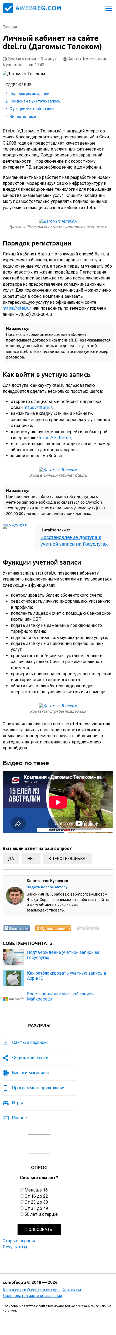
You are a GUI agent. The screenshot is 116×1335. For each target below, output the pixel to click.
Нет (31, 858)
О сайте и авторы (43, 1290)
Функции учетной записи (32, 109)
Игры (17, 1102)
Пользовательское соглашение (32, 1295)
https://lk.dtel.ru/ (55, 437)
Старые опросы (19, 1240)
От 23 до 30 (36, 1202)
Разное (19, 1117)
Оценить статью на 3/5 (88, 928)
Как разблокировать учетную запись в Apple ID (66, 976)
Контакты (71, 1290)
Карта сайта (14, 1290)
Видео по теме (23, 116)
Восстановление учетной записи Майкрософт (60, 996)
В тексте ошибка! (68, 858)
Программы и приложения (38, 1087)
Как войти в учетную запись (35, 101)
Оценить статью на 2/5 (83, 928)
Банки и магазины (30, 1072)
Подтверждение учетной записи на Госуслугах (63, 955)
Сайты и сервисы (30, 1042)
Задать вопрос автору (47, 887)
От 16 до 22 (36, 1196)
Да (11, 858)
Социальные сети (30, 1057)
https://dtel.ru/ (17, 308)
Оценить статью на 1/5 (79, 928)
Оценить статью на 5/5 (97, 928)
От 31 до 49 (36, 1208)
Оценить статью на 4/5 (92, 928)
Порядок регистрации (29, 93)
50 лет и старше (41, 1214)
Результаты (15, 1246)
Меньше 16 (36, 1190)
